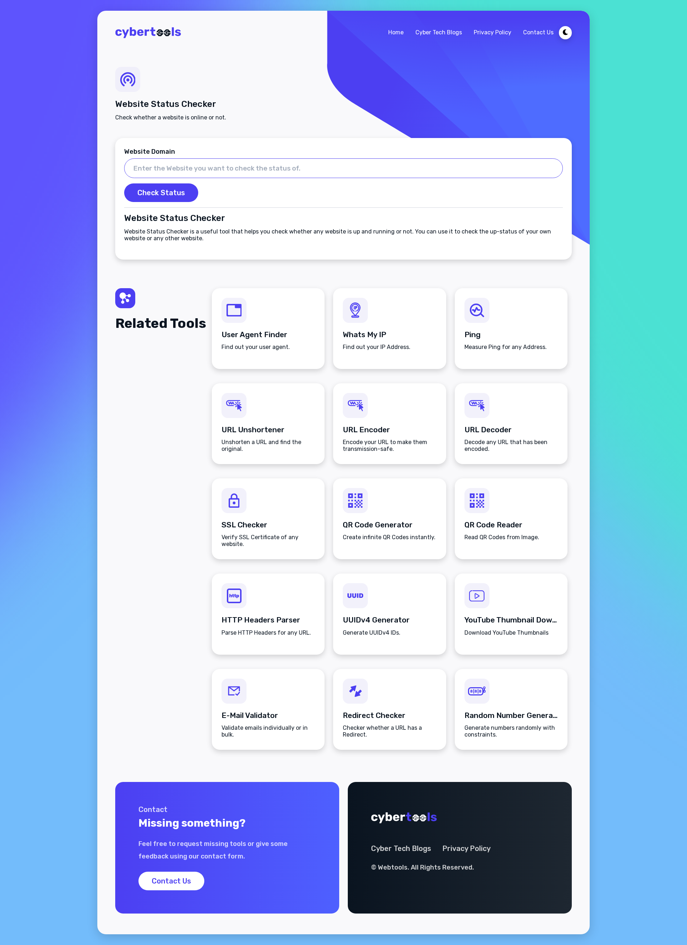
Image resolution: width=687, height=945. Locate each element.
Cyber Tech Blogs (438, 32)
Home (396, 32)
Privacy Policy (492, 32)
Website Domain (149, 152)
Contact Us (538, 32)
